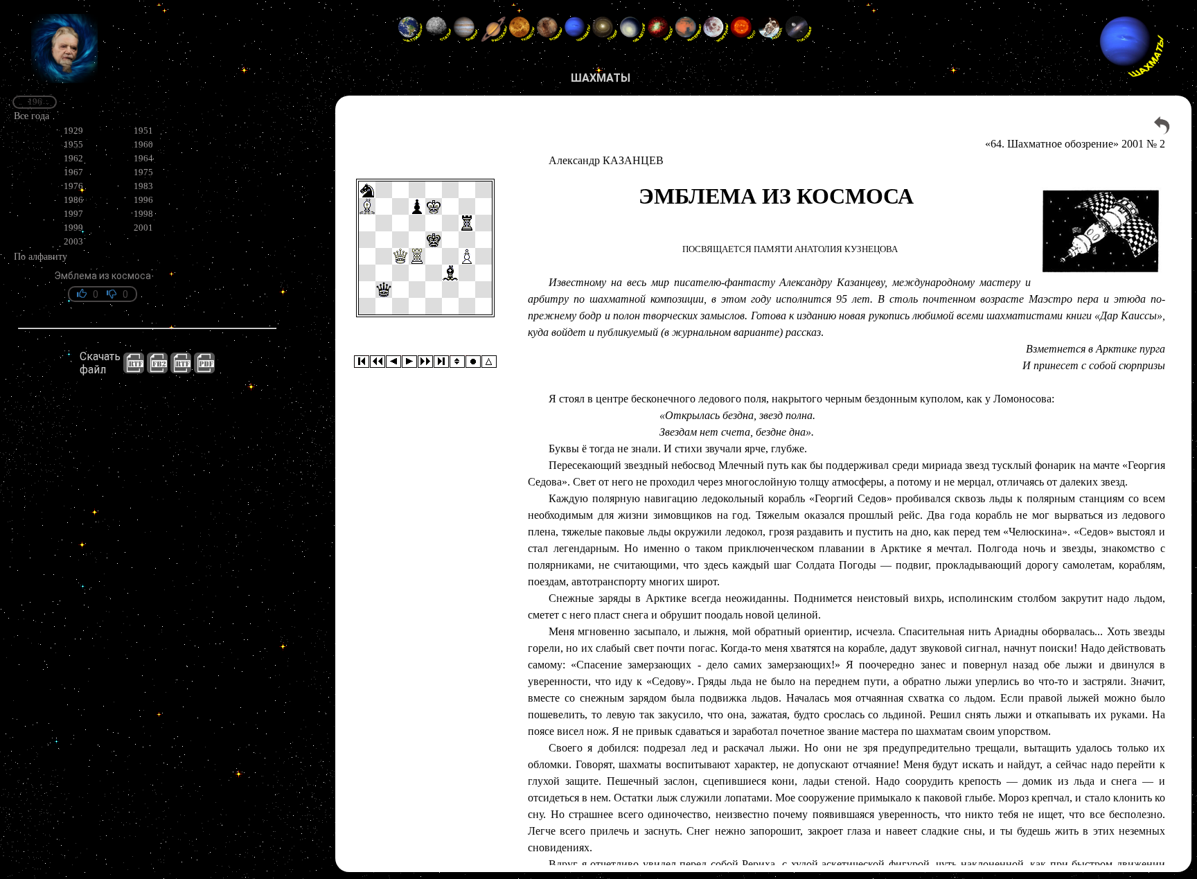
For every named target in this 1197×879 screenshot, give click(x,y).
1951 (143, 130)
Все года (31, 115)
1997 (73, 213)
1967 (73, 172)
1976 (73, 186)
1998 (143, 213)
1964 (143, 158)
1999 (73, 227)
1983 (143, 186)
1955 (73, 144)
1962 (73, 158)
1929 (73, 130)
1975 (143, 172)
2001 (143, 227)
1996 (143, 200)
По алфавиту (40, 256)
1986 (73, 200)
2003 (73, 241)
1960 (143, 144)
